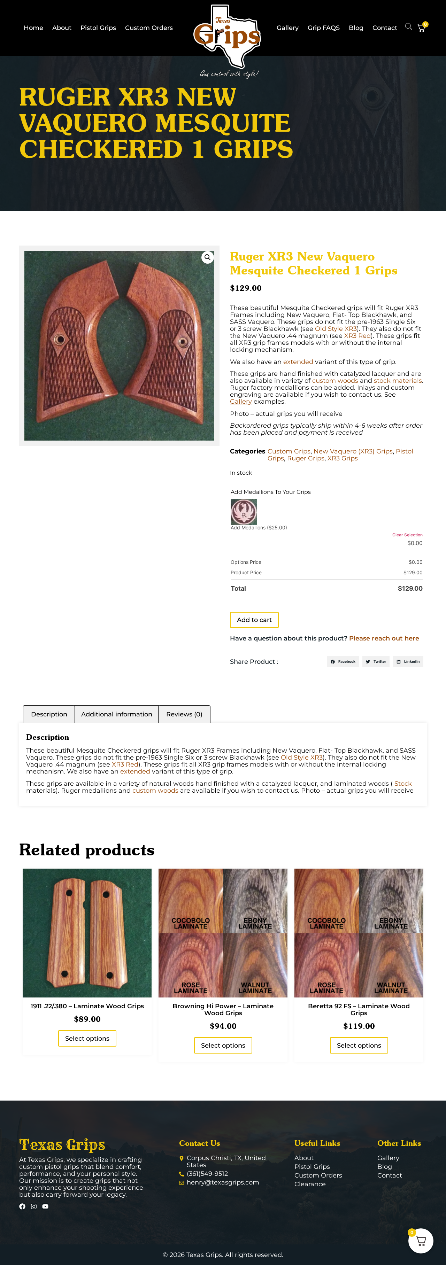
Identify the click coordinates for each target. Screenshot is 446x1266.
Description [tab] (49, 714)
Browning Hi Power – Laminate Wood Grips (223, 1009)
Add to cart (254, 620)
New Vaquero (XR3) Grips (353, 451)
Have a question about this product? (324, 638)
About (61, 28)
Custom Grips (289, 451)
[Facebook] (22, 1206)
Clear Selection (407, 534)
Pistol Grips (98, 28)
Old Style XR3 (336, 329)
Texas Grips (62, 1145)
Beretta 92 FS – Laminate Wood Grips (359, 1009)
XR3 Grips (343, 458)
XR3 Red (357, 336)
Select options (87, 1038)
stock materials (398, 381)
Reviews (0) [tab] (184, 714)
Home (33, 28)
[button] (207, 257)
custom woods (335, 381)
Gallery (288, 28)
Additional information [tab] (116, 714)
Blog (356, 28)
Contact (384, 28)
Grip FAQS (324, 28)
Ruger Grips (305, 458)
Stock (403, 783)
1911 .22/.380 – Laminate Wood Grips (87, 1006)
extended (298, 362)
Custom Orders (149, 28)
